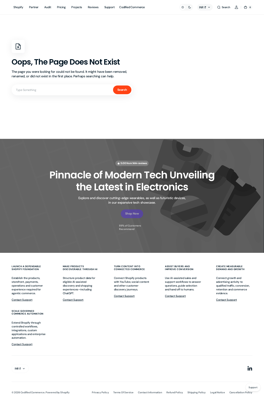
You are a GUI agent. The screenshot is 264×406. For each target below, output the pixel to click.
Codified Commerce (32, 392)
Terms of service (123, 392)
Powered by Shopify (57, 392)
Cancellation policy (240, 392)
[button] (223, 7)
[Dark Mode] (186, 7)
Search (122, 90)
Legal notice (217, 392)
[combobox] (72, 89)
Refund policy (174, 392)
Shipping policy (196, 392)
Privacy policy (100, 392)
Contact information (150, 392)
